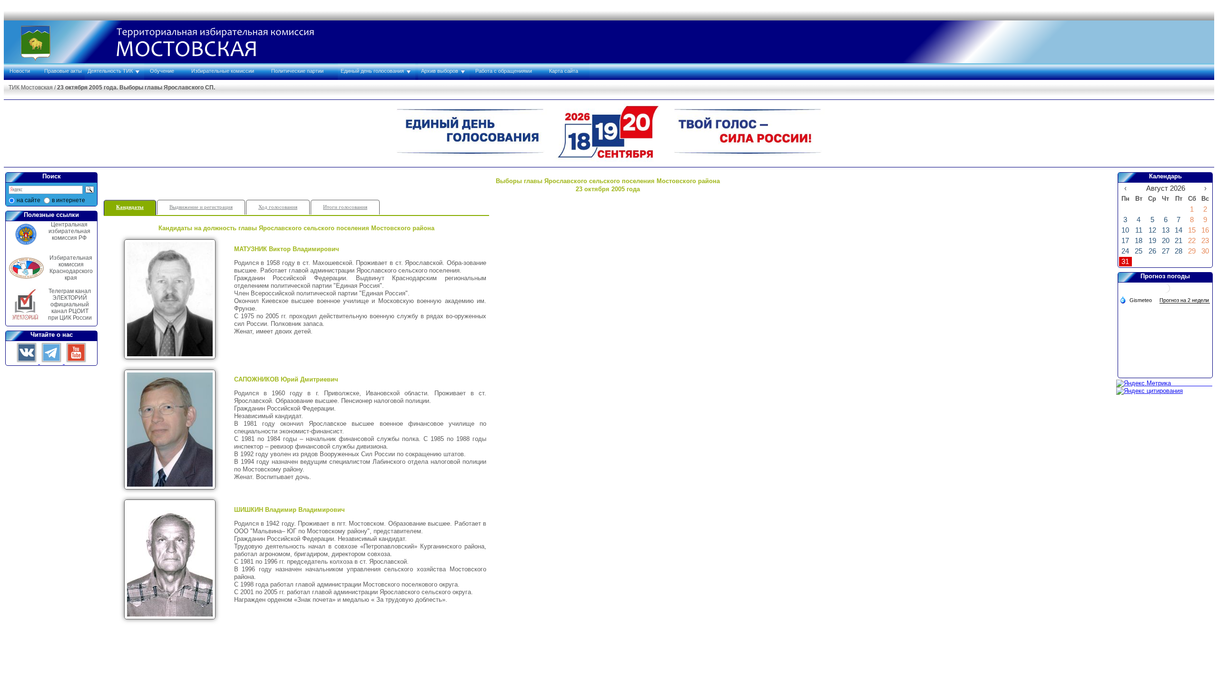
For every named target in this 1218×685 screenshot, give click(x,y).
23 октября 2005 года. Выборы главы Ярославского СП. (136, 87)
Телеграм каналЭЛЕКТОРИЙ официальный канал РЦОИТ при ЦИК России (70, 304)
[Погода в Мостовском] (1165, 291)
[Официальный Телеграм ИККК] (52, 361)
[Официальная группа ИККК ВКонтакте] (27, 361)
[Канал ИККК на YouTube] (76, 361)
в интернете (68, 200)
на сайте (28, 200)
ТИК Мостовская (31, 87)
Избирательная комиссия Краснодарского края (71, 267)
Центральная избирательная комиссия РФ (69, 231)
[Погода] (1135, 300)
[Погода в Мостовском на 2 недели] (1184, 300)
